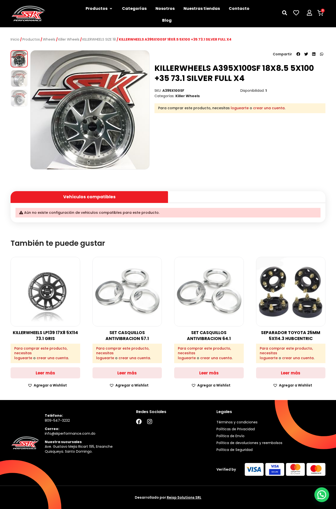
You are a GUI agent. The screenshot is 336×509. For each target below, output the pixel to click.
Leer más (45, 373)
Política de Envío (230, 435)
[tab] (246, 195)
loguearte (240, 108)
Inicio (15, 39)
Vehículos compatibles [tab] (89, 197)
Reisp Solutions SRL (184, 497)
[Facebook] (139, 421)
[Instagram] (150, 421)
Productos (31, 39)
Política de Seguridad (234, 449)
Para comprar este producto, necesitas (40, 351)
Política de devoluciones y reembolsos (249, 442)
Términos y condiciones (237, 422)
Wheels (49, 39)
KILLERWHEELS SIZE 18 (99, 39)
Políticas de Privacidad (235, 429)
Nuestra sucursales (63, 441)
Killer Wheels (68, 39)
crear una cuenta (269, 108)
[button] (298, 54)
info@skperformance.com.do (70, 433)
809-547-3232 (57, 420)
